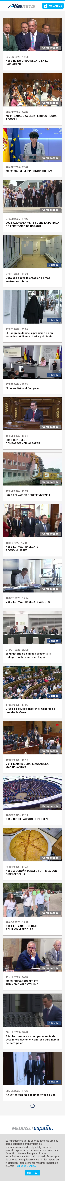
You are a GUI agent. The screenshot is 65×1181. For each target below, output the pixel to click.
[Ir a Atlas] (21, 6)
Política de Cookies (25, 1166)
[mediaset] (32, 1129)
